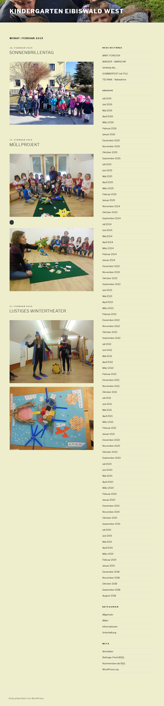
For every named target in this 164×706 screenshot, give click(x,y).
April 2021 (107, 416)
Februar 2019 (109, 559)
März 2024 (108, 248)
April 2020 (107, 482)
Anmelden (107, 651)
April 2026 (107, 116)
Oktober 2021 (109, 392)
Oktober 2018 (109, 583)
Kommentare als (113, 663)
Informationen (110, 626)
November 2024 (111, 206)
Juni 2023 (107, 290)
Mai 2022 (107, 356)
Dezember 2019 (110, 505)
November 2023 (111, 272)
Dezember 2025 (111, 140)
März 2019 (107, 553)
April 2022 (107, 362)
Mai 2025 (107, 176)
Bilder (105, 620)
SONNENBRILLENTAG (31, 52)
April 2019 (107, 547)
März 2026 (108, 122)
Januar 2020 (108, 499)
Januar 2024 (108, 260)
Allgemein (107, 614)
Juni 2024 (107, 230)
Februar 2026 (109, 128)
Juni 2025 (107, 170)
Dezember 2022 (111, 320)
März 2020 (108, 487)
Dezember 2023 (111, 266)
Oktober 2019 (109, 517)
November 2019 (111, 512)
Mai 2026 (107, 110)
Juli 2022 (106, 344)
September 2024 (111, 218)
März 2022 (108, 368)
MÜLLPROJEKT (24, 144)
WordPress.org (110, 669)
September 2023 (111, 284)
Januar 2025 (108, 200)
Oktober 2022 (109, 332)
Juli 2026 (106, 98)
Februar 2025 (109, 194)
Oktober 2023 (109, 278)
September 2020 (111, 458)
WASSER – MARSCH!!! (114, 61)
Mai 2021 (107, 410)
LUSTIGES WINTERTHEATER (37, 310)
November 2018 (111, 577)
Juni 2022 (107, 350)
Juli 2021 (106, 398)
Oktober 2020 (110, 452)
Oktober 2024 (109, 212)
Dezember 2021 (110, 380)
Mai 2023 (107, 296)
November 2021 (110, 386)
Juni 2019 (107, 535)
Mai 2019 (107, 541)
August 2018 (109, 595)
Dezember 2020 (111, 440)
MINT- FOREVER (111, 55)
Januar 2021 (108, 434)
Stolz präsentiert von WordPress (26, 698)
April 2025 (107, 182)
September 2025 (111, 158)
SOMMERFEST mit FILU (115, 73)
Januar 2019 (108, 565)
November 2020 (111, 445)
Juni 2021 (107, 404)
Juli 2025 (106, 164)
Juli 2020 (107, 464)
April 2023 (107, 302)
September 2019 (111, 524)
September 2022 (111, 338)
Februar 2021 (109, 428)
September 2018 (111, 589)
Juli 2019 (106, 529)
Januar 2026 (108, 134)
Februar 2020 (109, 494)
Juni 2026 (107, 104)
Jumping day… (109, 67)
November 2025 (111, 146)
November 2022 (111, 326)
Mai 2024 (107, 236)
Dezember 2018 (110, 571)
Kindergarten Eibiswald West (67, 11)
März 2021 (107, 422)
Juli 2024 (106, 224)
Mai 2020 (107, 475)
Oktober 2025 (109, 152)
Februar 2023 (109, 314)
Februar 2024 (109, 254)
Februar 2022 (109, 374)
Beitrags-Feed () (113, 657)
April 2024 (107, 242)
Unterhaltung (109, 632)
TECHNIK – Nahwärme (114, 79)
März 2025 (108, 188)
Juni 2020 (107, 470)
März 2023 (108, 308)
